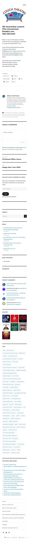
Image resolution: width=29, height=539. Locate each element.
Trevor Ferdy (20, 444)
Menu (24, 4)
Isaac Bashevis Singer (20, 393)
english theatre (7, 376)
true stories (17, 447)
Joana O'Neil (14, 395)
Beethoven (22, 353)
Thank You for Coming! (10, 233)
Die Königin (15, 114)
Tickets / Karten (6, 511)
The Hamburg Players (8, 432)
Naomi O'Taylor (16, 410)
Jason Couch (6, 395)
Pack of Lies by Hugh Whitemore (12, 495)
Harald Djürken (14, 387)
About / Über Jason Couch (9, 508)
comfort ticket (7, 361)
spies (16, 424)
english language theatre (9, 373)
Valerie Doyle (6, 449)
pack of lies (20, 413)
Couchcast (15, 361)
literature (14, 115)
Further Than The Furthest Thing (12, 378)
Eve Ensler (15, 376)
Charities (4, 524)
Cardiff (4, 356)
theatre (5, 430)
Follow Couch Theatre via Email (13, 177)
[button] (6, 319)
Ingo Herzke (17, 390)
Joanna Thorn (6, 398)
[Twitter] (3, 532)
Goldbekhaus (9, 115)
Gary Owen (6, 381)
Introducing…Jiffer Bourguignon (12, 493)
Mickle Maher (6, 410)
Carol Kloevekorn (12, 356)
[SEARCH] (25, 216)
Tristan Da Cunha (7, 447)
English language (21, 370)
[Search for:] (13, 216)
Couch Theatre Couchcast (10, 367)
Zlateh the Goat (15, 452)
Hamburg (17, 384)
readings (5, 421)
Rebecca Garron (13, 421)
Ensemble (5, 521)
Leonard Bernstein (8, 401)
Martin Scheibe (17, 407)
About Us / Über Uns (7, 504)
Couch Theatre (7, 112)
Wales (18, 449)
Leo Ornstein (17, 401)
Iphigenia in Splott (8, 393)
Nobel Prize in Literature (9, 413)
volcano (13, 449)
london (11, 404)
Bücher (3, 114)
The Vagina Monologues (9, 444)
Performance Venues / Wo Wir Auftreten (13, 518)
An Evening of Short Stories (10, 353)
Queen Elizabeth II (21, 115)
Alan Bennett (21, 112)
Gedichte (12, 381)
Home (4, 501)
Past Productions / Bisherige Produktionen (13, 514)
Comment (22, 142)
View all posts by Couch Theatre (14, 107)
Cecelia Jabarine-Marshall (9, 358)
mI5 (24, 407)
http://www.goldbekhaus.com (14, 53)
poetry (23, 415)
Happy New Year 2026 (9, 248)
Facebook (5, 269)
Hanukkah (5, 387)
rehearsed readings (8, 424)
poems (18, 415)
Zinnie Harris (6, 452)
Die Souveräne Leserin (9, 370)
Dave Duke (21, 367)
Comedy (20, 358)
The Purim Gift (7, 438)
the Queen (4, 116)
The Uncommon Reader (12, 116)
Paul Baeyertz (6, 415)
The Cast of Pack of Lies (10, 464)
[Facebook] (6, 532)
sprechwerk (22, 424)
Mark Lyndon (18, 404)
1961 (4, 350)
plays (13, 415)
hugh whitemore (7, 390)
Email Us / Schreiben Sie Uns (10, 528)
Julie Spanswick (16, 398)
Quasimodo (6, 418)
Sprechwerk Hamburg (9, 427)
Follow (5, 194)
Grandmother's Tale (8, 384)
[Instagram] (9, 532)
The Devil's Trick (12, 430)
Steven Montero (20, 427)
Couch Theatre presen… (12, 293)
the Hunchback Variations (10, 435)
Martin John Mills (7, 407)
